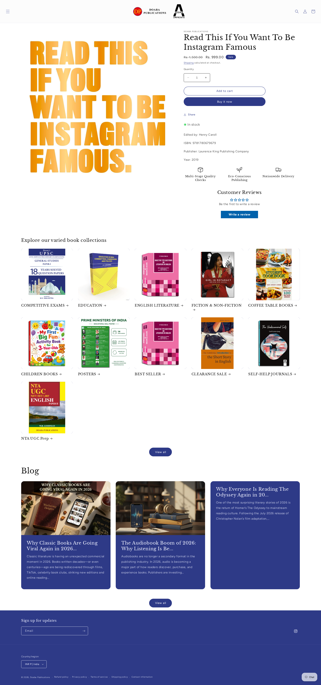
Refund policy (61, 677)
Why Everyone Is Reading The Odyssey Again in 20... (252, 492)
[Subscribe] (84, 631)
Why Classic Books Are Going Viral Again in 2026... (62, 545)
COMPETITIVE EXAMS (43, 305)
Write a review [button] (239, 214)
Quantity (189, 69)
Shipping (189, 62)
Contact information (142, 677)
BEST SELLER (148, 374)
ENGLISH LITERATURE (157, 305)
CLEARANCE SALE (209, 374)
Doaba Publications (40, 677)
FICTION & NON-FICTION (217, 305)
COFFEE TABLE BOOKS (270, 305)
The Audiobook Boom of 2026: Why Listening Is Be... (158, 545)
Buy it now (224, 101)
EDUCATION (90, 305)
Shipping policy (119, 677)
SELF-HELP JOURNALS (270, 374)
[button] (8, 11)
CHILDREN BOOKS (39, 374)
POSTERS (87, 374)
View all (160, 452)
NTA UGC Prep (35, 438)
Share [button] (191, 114)
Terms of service (99, 677)
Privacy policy (79, 677)
